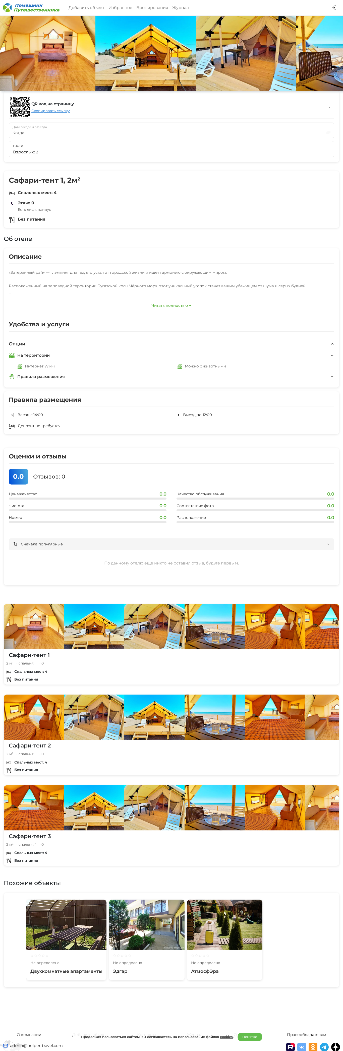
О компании (29, 1034)
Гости (18, 146)
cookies (226, 1037)
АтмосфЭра (205, 971)
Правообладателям (306, 1034)
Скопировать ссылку (50, 111)
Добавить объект (86, 7)
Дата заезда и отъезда (30, 127)
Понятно (249, 1037)
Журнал (180, 7)
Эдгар (120, 971)
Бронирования (152, 7)
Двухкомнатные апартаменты (66, 971)
